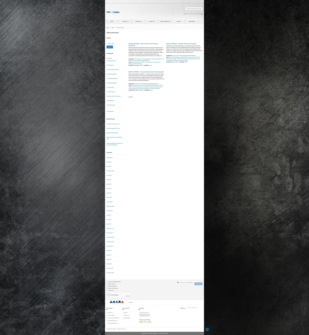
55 (129, 302)
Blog (113, 27)
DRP (167, 58)
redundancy (157, 88)
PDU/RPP (161, 85)
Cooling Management (147, 59)
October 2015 (110, 246)
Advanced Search (112, 286)
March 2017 (109, 197)
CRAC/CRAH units (154, 85)
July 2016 (109, 215)
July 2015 (109, 250)
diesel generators (136, 62)
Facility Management (157, 59)
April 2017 (109, 193)
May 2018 (109, 179)
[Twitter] (114, 302)
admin (150, 65)
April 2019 (109, 166)
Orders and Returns (113, 288)
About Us (110, 312)
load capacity (146, 85)
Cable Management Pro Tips (113, 128)
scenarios (181, 60)
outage (170, 58)
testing (186, 60)
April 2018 (109, 184)
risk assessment (185, 58)
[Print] (116, 302)
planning (192, 58)
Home (108, 27)
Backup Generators (111, 60)
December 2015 (110, 237)
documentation (169, 60)
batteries (131, 63)
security (148, 62)
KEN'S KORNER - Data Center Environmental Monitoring (143, 44)
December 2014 (110, 272)
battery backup (158, 87)
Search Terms (111, 284)
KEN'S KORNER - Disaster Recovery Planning (181, 44)
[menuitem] (111, 21)
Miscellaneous (146, 60)
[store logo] (113, 12)
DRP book (176, 60)
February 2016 (110, 228)
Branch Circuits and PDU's (113, 69)
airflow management (155, 62)
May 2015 (109, 255)
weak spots (196, 58)
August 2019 (109, 157)
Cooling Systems (138, 60)
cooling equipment (133, 88)
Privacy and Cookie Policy (114, 281)
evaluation (146, 88)
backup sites (191, 57)
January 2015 (110, 268)
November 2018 (110, 170)
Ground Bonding (111, 105)
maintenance (143, 62)
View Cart (126, 315)
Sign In (186, 13)
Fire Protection (110, 87)
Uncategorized (110, 111)
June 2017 (109, 188)
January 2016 (110, 232)
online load (197, 57)
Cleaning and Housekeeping (113, 96)
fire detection (139, 87)
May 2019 (109, 162)
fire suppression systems (148, 87)
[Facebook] (111, 302)
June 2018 (109, 175)
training (179, 58)
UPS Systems (138, 59)
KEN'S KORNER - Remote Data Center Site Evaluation (146, 72)
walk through (141, 88)
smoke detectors (138, 63)
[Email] (119, 302)
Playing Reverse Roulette (112, 132)
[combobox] (194, 8)
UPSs (141, 85)
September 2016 (110, 206)
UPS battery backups (174, 57)
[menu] (154, 21)
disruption (174, 58)
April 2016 (109, 224)
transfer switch (132, 87)
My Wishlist (127, 318)
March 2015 (109, 263)
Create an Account (195, 13)
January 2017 (110, 201)
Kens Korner (175, 55)
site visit (151, 88)
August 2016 (109, 210)
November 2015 (110, 241)
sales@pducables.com (144, 315)
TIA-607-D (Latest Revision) (113, 124)
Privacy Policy (111, 315)
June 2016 (109, 219)
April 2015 (109, 259)
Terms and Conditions (113, 318)
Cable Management (111, 74)
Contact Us (111, 290)
